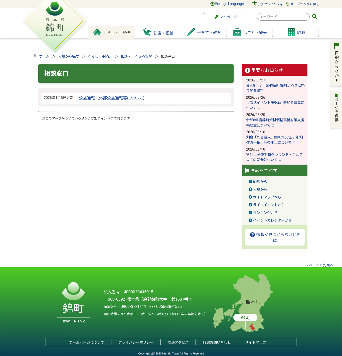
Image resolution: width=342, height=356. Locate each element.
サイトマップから (267, 197)
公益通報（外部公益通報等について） (113, 98)
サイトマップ (255, 342)
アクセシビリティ (270, 4)
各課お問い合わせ (217, 342)
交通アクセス (178, 342)
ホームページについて (86, 342)
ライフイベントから (269, 205)
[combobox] (283, 16)
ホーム (44, 56)
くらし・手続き (100, 56)
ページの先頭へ (321, 265)
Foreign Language (229, 4)
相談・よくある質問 (136, 56)
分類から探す (68, 56)
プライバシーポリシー (135, 342)
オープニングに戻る (304, 4)
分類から (260, 189)
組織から (260, 182)
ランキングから (265, 213)
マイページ (228, 17)
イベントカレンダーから (272, 220)
